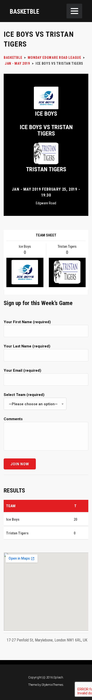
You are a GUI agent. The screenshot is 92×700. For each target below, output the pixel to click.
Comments (13, 419)
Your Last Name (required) (27, 346)
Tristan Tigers (46, 169)
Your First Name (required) (27, 322)
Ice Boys (46, 113)
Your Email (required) (22, 370)
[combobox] (35, 404)
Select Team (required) (31, 399)
